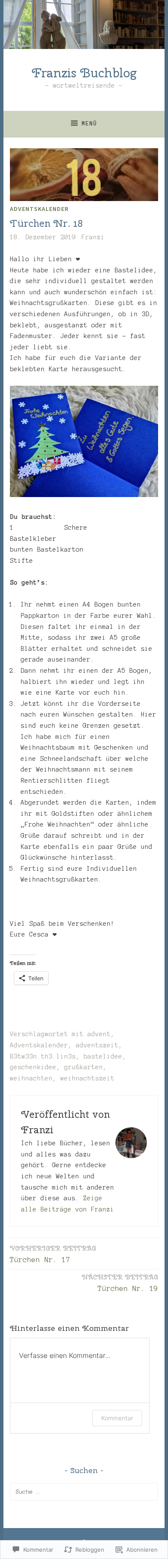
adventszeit (97, 1045)
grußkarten (83, 1067)
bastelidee (103, 1056)
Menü (89, 123)
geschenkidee (33, 1067)
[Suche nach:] (84, 1491)
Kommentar (117, 1418)
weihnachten (31, 1078)
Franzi (93, 237)
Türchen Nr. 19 (120, 1282)
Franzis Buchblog (84, 72)
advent (99, 1034)
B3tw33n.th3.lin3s (43, 1056)
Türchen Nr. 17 (53, 1253)
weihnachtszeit (87, 1078)
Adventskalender (39, 209)
